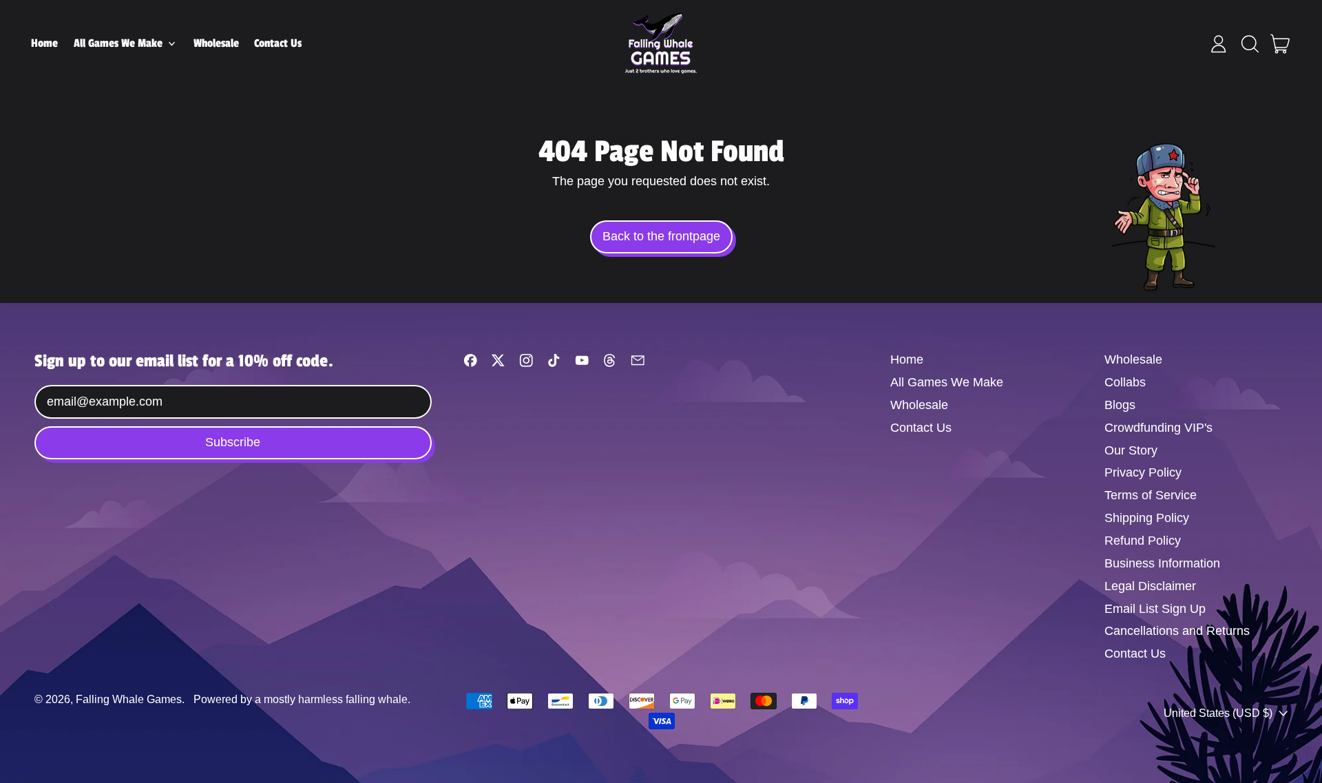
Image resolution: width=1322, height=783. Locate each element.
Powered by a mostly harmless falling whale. (301, 699)
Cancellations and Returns (1177, 631)
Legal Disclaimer (1150, 586)
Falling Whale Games (129, 699)
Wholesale (216, 43)
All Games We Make (946, 382)
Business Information (1162, 563)
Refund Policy (1142, 540)
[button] (1250, 44)
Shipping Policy (1146, 518)
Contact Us (278, 43)
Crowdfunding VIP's (1158, 428)
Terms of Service (1150, 495)
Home (44, 43)
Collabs (1125, 382)
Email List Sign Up (1155, 609)
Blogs (1119, 405)
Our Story (1130, 450)
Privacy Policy (1143, 472)
